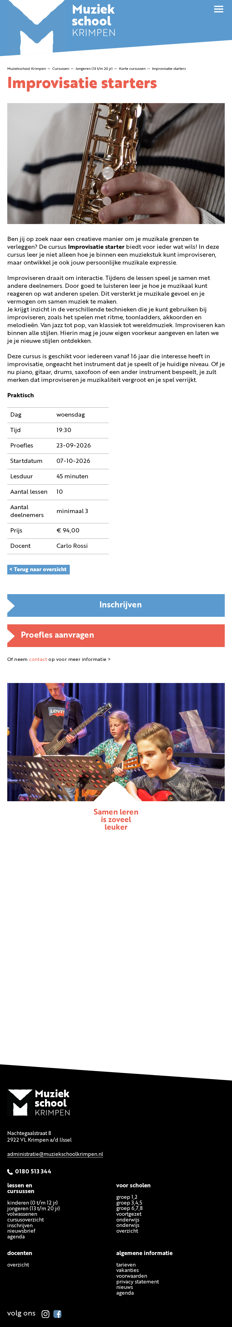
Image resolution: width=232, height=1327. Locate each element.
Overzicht (18, 1265)
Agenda (16, 1237)
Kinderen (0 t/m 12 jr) (32, 1203)
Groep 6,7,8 (129, 1208)
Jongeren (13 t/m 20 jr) (33, 1209)
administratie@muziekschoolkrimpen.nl (55, 1154)
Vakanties (127, 1270)
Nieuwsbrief (21, 1231)
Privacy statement (137, 1282)
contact (38, 659)
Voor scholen (133, 1186)
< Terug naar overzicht (37, 569)
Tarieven (126, 1265)
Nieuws (124, 1287)
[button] (219, 9)
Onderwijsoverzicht (127, 1228)
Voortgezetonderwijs (128, 1217)
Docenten (19, 1254)
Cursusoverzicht (25, 1220)
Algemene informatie (144, 1254)
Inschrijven (120, 605)
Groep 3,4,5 (129, 1203)
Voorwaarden (131, 1276)
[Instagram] (46, 1314)
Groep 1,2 (126, 1197)
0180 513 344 (33, 1172)
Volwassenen (22, 1214)
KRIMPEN (94, 22)
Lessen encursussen (20, 1189)
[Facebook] (57, 1314)
